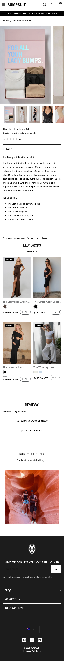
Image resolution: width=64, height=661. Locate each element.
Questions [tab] (20, 412)
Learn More (32, 496)
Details (7, 149)
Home (6, 20)
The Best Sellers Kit (22, 20)
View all (32, 251)
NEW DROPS (32, 245)
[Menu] (4, 4)
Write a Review (39, 431)
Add (27, 312)
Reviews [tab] (7, 412)
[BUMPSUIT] (17, 4)
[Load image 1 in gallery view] (25, 65)
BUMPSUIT (35, 648)
